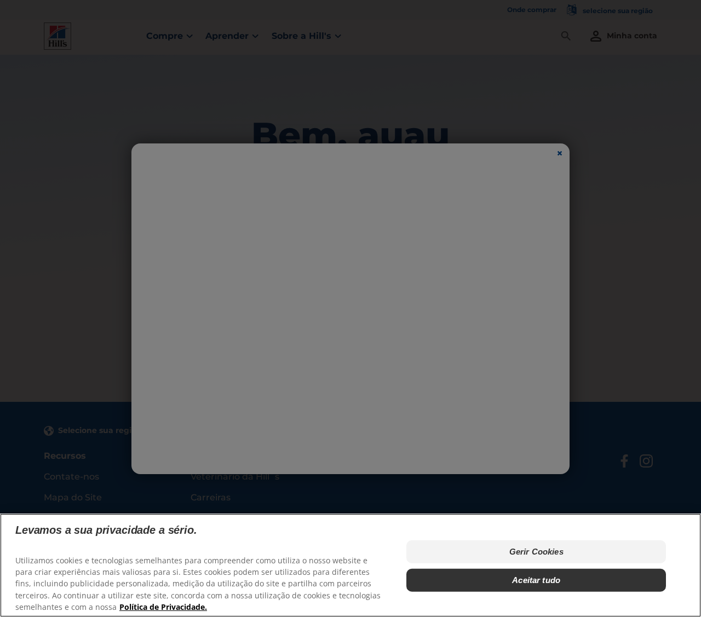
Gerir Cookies (536, 551)
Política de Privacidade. (163, 606)
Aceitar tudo (536, 580)
